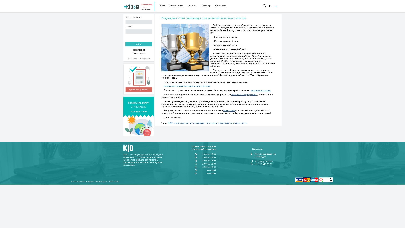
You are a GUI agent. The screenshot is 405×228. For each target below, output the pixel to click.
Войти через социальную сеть (139, 58)
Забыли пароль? (139, 53)
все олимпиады (197, 123)
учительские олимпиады (217, 123)
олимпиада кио (181, 123)
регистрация (139, 50)
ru (276, 6)
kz (270, 6)
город (227, 110)
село (233, 110)
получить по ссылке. (261, 90)
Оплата (192, 5)
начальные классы (238, 123)
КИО (163, 5)
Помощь (205, 5)
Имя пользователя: (133, 17)
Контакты (221, 5)
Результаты (176, 5)
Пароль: (129, 27)
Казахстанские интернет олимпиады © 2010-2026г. (95, 181)
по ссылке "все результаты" (244, 94)
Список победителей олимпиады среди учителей (187, 86)
